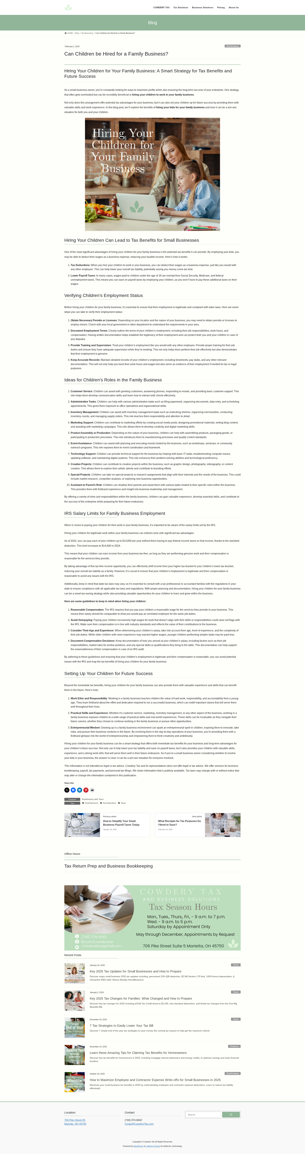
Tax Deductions (109, 803)
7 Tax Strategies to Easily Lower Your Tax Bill (121, 1025)
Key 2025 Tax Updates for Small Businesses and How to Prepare (135, 971)
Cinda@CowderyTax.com (139, 1124)
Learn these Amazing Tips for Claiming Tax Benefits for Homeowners (138, 1052)
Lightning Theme (153, 1146)
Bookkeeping (233, 46)
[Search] (231, 1114)
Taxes (101, 799)
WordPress (138, 1146)
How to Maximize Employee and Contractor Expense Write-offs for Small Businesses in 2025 (155, 1080)
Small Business (91, 803)
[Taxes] (82, 825)
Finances (234, 1046)
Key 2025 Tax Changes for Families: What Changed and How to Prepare (141, 998)
